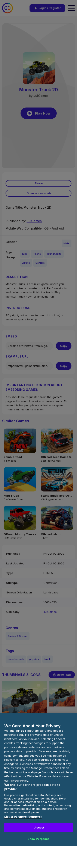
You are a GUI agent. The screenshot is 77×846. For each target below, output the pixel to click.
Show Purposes (39, 838)
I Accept (38, 827)
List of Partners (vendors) (23, 816)
